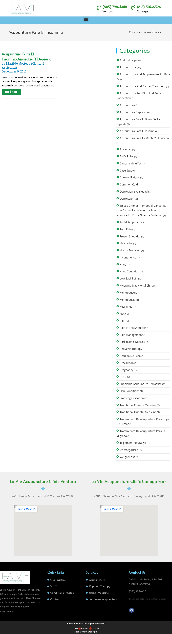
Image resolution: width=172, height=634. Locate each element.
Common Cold (129, 184)
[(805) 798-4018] (98, 7)
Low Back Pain (129, 278)
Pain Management (131, 335)
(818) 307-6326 (149, 7)
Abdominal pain (130, 60)
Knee (123, 264)
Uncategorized (129, 450)
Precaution (127, 363)
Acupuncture (128, 67)
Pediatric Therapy (131, 349)
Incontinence (128, 257)
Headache (126, 243)
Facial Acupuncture (132, 222)
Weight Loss (127, 457)
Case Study (127, 170)
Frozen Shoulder (130, 236)
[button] (86, 19)
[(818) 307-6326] (133, 7)
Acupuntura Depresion (134, 112)
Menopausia (127, 300)
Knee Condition (129, 271)
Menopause (127, 292)
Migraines (126, 306)
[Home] (130, 32)
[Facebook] (131, 610)
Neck (123, 313)
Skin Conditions (129, 391)
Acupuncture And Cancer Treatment (142, 86)
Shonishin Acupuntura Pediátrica (141, 384)
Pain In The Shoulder (133, 328)
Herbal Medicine (130, 250)
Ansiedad (126, 149)
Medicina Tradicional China (137, 285)
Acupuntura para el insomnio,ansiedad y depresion (28, 56)
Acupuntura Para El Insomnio (148, 32)
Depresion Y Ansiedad (134, 191)
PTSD (123, 377)
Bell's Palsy (127, 156)
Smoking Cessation (132, 398)
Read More (11, 92)
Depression (127, 198)
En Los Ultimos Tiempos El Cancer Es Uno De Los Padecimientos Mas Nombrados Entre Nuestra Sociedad (141, 210)
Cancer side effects (132, 163)
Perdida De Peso (130, 356)
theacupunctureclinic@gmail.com (147, 598)
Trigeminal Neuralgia (133, 443)
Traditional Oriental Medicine (138, 412)
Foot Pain (126, 229)
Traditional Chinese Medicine (138, 405)
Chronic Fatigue (130, 177)
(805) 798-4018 (114, 7)
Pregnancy (126, 370)
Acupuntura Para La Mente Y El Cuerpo (144, 138)
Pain (122, 321)
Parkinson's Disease (132, 342)
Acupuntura (127, 105)
